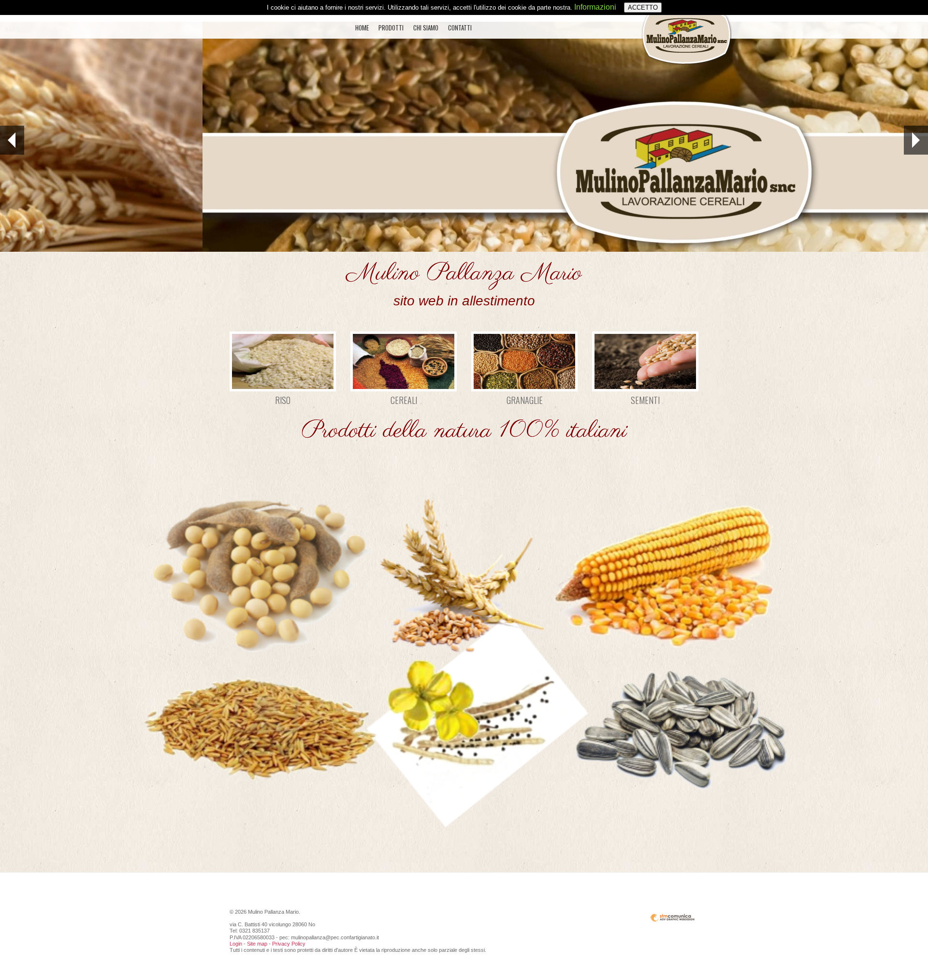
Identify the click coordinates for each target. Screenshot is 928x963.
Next (916, 140)
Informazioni (595, 7)
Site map (257, 944)
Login (236, 944)
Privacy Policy (288, 944)
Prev (12, 140)
